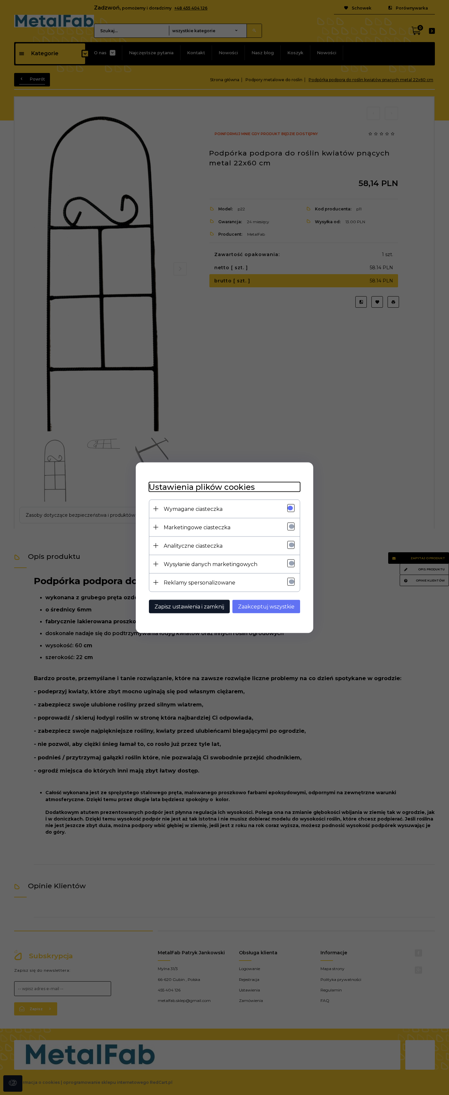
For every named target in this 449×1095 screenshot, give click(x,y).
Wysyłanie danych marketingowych (210, 564)
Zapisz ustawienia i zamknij (189, 606)
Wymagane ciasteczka (193, 509)
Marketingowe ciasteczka (197, 527)
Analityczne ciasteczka (193, 545)
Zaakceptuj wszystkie (266, 606)
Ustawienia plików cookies (202, 486)
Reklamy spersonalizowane (199, 582)
